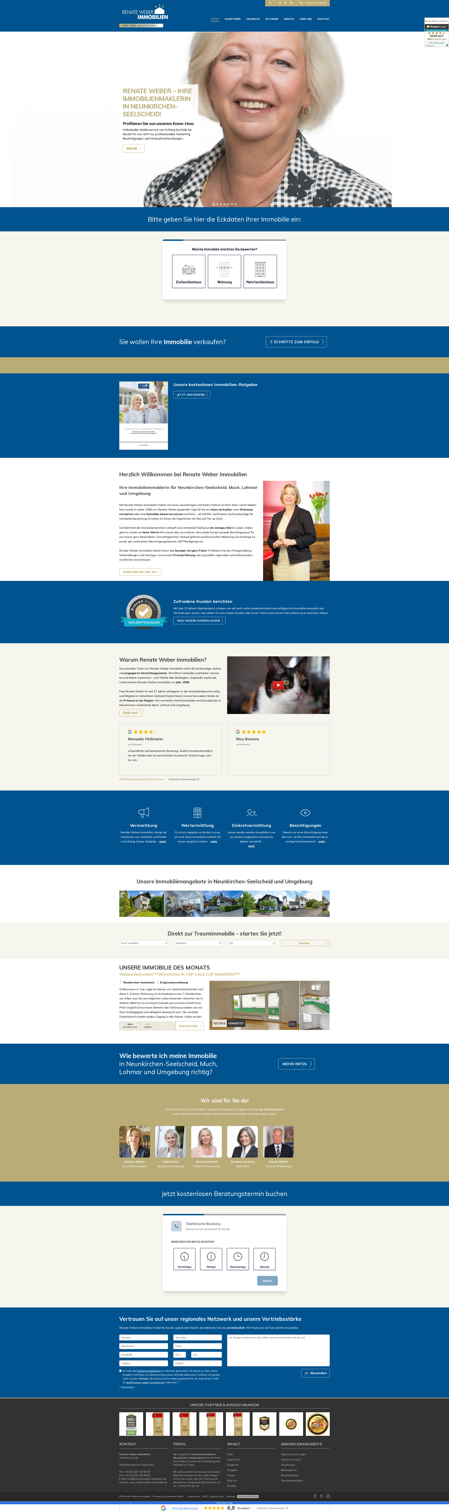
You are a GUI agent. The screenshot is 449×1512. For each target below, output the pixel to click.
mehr (162, 841)
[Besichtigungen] (305, 817)
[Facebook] (280, 3)
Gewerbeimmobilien (292, 1480)
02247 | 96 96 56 (316, 3)
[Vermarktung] (143, 817)
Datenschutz (216, 1496)
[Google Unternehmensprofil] (285, 3)
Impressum (194, 1496)
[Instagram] (291, 3)
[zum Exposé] (315, 989)
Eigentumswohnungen (293, 1454)
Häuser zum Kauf (290, 1459)
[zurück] (123, 753)
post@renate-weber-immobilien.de (145, 1382)
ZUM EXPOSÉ (188, 1026)
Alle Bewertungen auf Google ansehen (141, 779)
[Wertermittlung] (197, 817)
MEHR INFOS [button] (295, 1064)
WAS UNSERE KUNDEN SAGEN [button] (198, 620)
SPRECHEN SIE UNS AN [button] (139, 572)
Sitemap (230, 1496)
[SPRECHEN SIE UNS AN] (296, 531)
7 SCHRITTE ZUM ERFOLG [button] (294, 342)
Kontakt (323, 19)
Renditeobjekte (289, 1475)
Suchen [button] (304, 943)
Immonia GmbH (175, 1496)
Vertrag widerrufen (248, 1496)
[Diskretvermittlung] (251, 817)
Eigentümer (232, 19)
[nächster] (326, 753)
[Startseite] (143, 16)
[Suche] (270, 3)
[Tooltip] (198, 779)
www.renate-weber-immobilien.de (148, 1482)
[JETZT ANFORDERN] (143, 415)
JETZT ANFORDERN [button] (191, 394)
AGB (204, 1496)
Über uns (306, 19)
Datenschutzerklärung (149, 1370)
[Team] (134, 1142)
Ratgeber (271, 19)
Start (215, 19)
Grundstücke (288, 1464)
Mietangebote (289, 1470)
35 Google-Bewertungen (185, 1508)
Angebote (253, 19)
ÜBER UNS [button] (130, 712)
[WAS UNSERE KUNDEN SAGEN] (143, 612)
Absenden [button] (318, 1373)
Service (289, 19)
